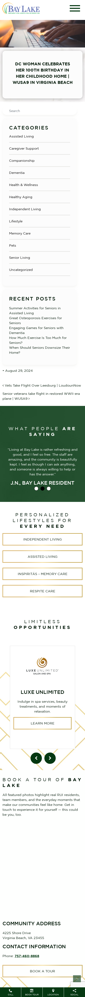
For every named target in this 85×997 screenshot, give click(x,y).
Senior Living (19, 257)
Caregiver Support (24, 148)
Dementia (17, 172)
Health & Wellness (23, 185)
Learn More (42, 723)
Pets (12, 245)
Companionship (22, 160)
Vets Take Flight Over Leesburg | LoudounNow (42, 385)
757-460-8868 (27, 956)
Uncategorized (21, 269)
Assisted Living (21, 136)
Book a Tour (42, 971)
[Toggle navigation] (75, 8)
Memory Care (20, 233)
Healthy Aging (20, 197)
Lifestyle (15, 221)
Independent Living (25, 209)
